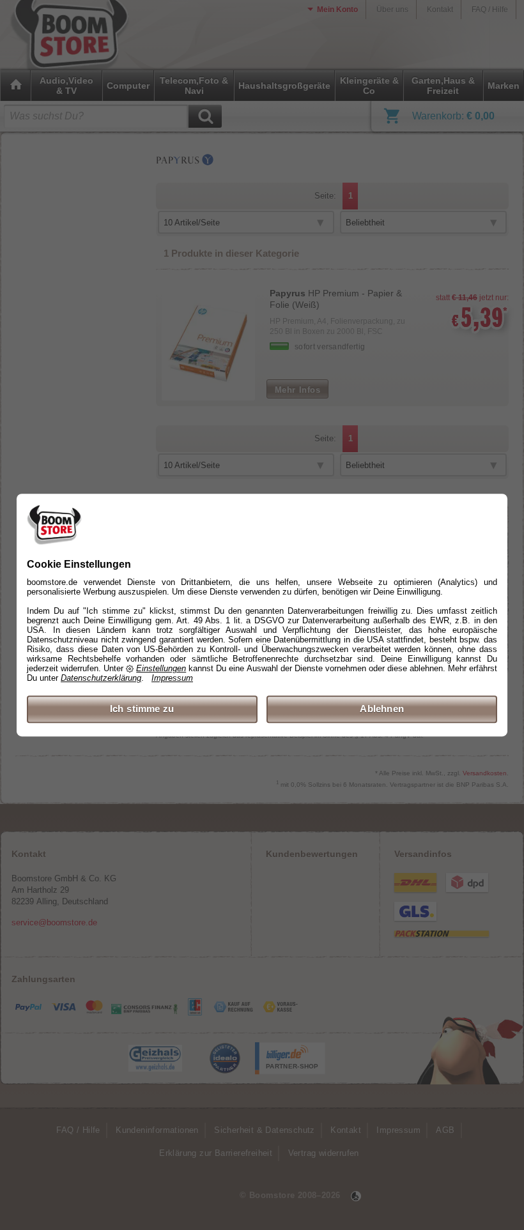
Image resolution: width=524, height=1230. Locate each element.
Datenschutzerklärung (101, 678)
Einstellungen (161, 669)
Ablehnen (382, 709)
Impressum (172, 678)
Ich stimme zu (142, 709)
